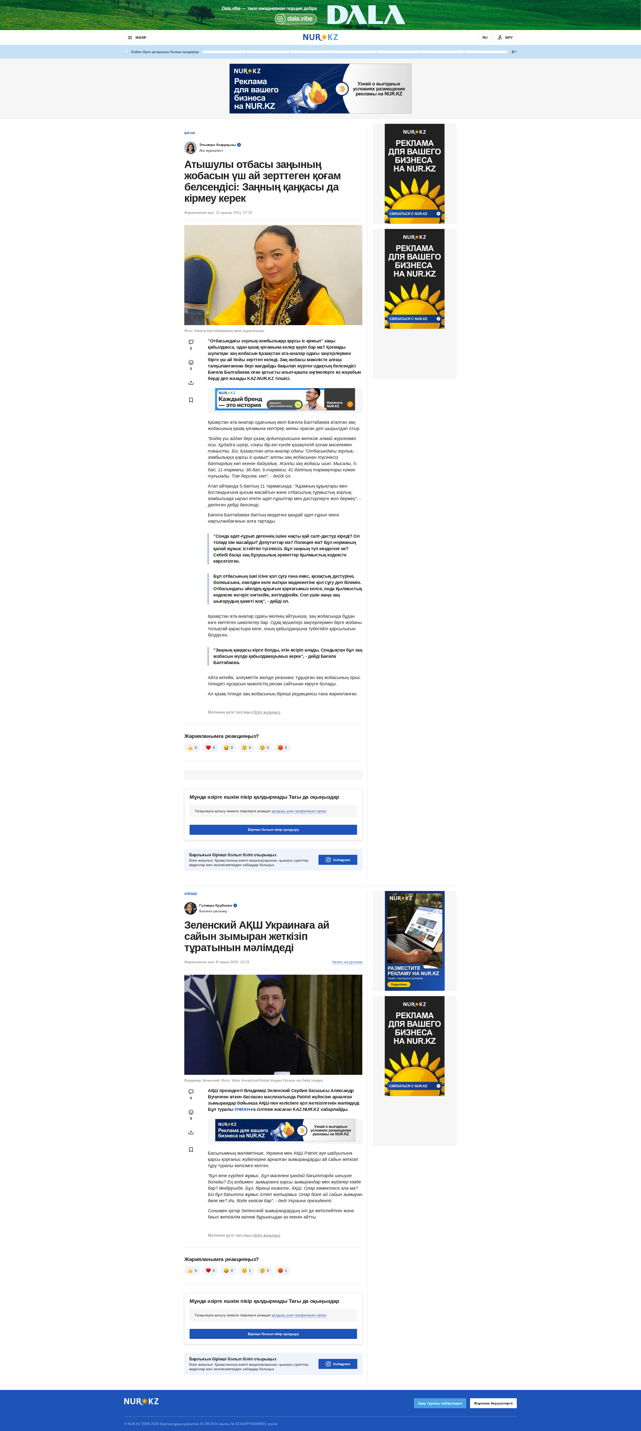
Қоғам (189, 133)
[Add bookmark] (191, 400)
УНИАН (242, 1109)
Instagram (341, 860)
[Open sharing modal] (191, 382)
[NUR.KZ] (320, 37)
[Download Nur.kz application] (320, 15)
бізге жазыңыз (267, 712)
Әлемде (190, 894)
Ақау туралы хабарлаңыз (440, 1403)
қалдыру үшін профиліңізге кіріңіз (299, 811)
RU (485, 38)
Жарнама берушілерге (493, 1403)
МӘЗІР (140, 38)
